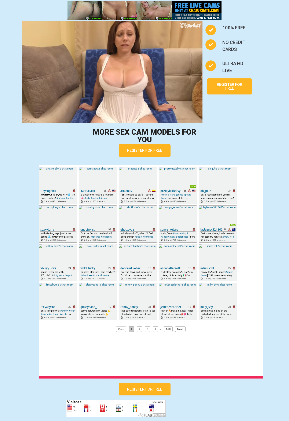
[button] (229, 86)
